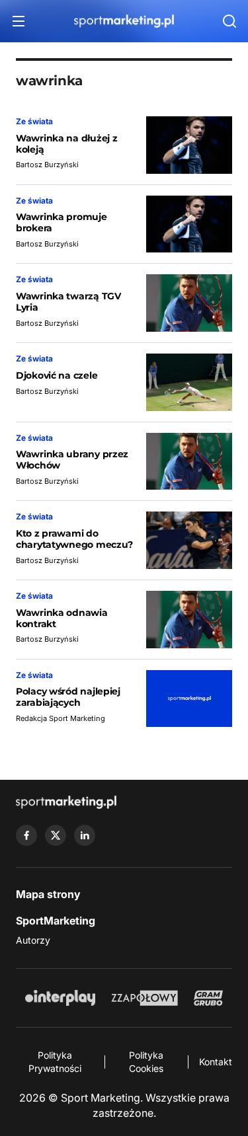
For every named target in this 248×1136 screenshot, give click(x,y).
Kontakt (215, 1061)
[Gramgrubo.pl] (208, 998)
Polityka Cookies (146, 1061)
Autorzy (33, 940)
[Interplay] (60, 998)
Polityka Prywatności (54, 1061)
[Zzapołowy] (144, 998)
